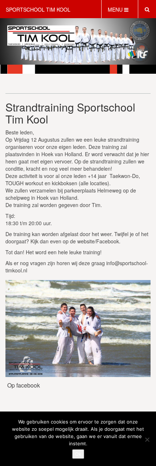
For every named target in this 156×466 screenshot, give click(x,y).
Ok (78, 454)
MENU (116, 9)
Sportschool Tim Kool (38, 9)
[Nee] (147, 439)
